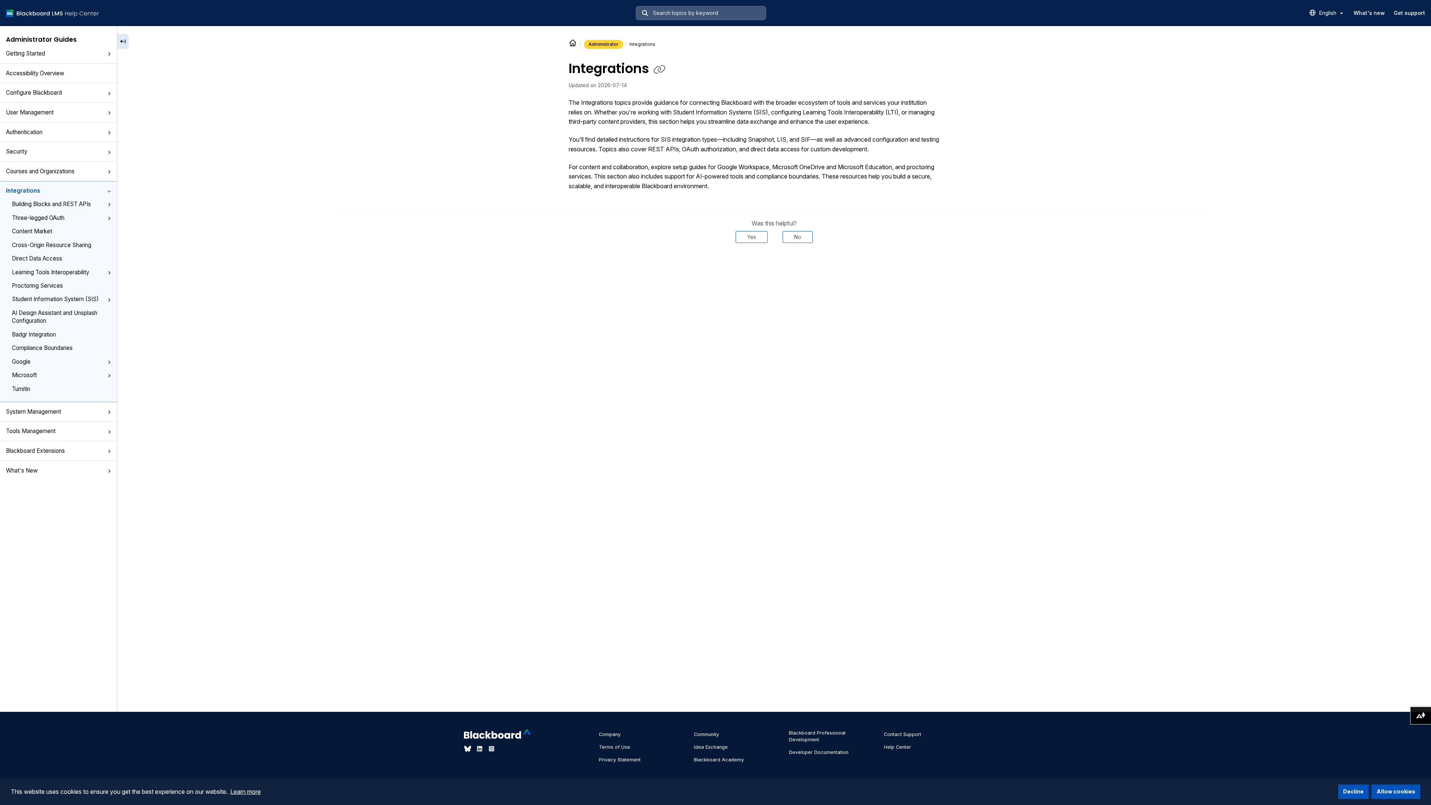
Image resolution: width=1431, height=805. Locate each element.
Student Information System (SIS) (55, 299)
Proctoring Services (37, 285)
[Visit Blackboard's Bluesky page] (468, 748)
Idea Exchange (711, 747)
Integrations (23, 190)
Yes (751, 237)
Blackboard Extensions (35, 450)
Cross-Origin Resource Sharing (51, 245)
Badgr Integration (34, 334)
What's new (1369, 13)
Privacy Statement (620, 760)
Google (21, 361)
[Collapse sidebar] (123, 41)
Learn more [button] (245, 791)
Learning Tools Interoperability (50, 272)
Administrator (603, 44)
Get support (1409, 13)
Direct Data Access (37, 258)
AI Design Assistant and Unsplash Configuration (54, 316)
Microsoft (24, 375)
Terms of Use (614, 747)
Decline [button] (1353, 791)
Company (609, 734)
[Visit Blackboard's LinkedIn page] (480, 748)
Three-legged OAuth (38, 217)
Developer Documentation (819, 752)
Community (706, 734)
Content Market (32, 231)
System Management (33, 411)
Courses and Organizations (40, 171)
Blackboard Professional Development (817, 736)
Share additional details (774, 265)
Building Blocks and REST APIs (51, 204)
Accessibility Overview (35, 73)
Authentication (24, 132)
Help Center (897, 747)
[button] (109, 54)
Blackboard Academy (719, 760)
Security (16, 151)
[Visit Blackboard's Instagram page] (491, 748)
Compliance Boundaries (42, 347)
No (797, 237)
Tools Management (31, 431)
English (1328, 13)
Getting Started (25, 53)
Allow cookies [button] (1396, 791)
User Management (30, 112)
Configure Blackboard (34, 92)
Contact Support (902, 734)
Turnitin (21, 388)
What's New (22, 470)
